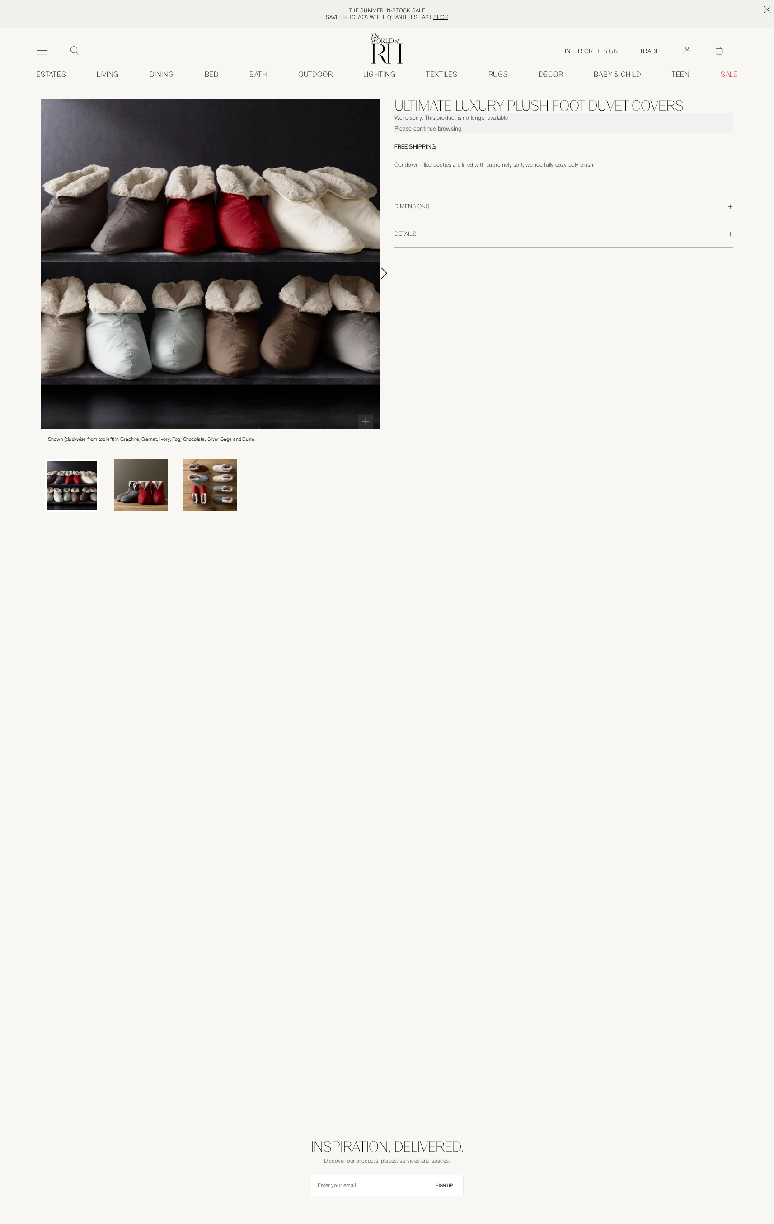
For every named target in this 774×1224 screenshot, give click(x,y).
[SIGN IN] (686, 50)
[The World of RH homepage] (387, 48)
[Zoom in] (365, 421)
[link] (617, 74)
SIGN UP (444, 1185)
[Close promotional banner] (767, 9)
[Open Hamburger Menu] (41, 50)
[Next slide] (394, 273)
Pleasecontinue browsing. (428, 128)
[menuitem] (51, 74)
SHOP (440, 17)
